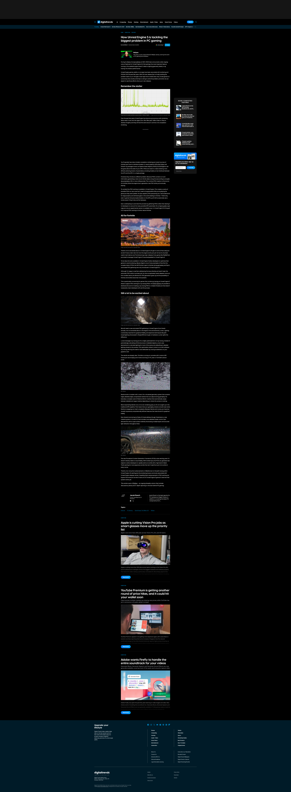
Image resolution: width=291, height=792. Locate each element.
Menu (95, 22)
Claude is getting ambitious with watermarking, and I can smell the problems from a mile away (188, 144)
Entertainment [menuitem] (144, 22)
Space (179, 735)
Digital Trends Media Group (102, 786)
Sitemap (175, 777)
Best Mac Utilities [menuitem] (130, 27)
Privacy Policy (179, 171)
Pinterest (163, 724)
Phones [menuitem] (130, 22)
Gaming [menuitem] (136, 22)
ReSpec (136, 53)
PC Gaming (130, 510)
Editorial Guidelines (155, 759)
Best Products (181, 740)
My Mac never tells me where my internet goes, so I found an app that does (188, 117)
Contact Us (153, 754)
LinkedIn (166, 724)
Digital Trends (102, 24)
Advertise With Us (155, 756)
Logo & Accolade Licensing (157, 761)
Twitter (154, 724)
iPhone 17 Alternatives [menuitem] (164, 27)
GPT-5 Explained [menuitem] (189, 27)
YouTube (157, 724)
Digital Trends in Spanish (183, 759)
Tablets (179, 730)
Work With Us (150, 774)
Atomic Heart (140, 263)
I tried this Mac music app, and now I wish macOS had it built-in (188, 125)
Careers (148, 772)
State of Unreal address (134, 62)
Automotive (154, 745)
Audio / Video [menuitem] (154, 22)
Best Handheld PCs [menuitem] (140, 27)
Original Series (181, 745)
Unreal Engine (125, 72)
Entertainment (154, 743)
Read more (126, 577)
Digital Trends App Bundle (184, 761)
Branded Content (182, 754)
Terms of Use (150, 780)
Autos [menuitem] (161, 22)
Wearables (180, 733)
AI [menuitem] (117, 22)
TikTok (160, 724)
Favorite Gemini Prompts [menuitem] (177, 27)
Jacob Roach (125, 45)
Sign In (190, 22)
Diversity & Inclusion (151, 777)
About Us (153, 751)
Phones (153, 730)
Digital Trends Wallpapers (183, 756)
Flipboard (169, 724)
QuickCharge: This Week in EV (142, 510)
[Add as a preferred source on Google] (160, 45)
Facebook (148, 724)
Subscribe (190, 167)
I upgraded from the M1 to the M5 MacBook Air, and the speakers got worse (188, 108)
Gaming (153, 735)
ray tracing (155, 281)
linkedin (130, 501)
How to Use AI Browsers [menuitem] (152, 27)
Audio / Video (154, 738)
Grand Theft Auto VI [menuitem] (105, 27)
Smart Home (154, 740)
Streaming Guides (182, 738)
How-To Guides (181, 743)
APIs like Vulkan (159, 164)
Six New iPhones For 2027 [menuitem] (118, 27)
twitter (133, 501)
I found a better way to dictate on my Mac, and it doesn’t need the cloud (188, 135)
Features (123, 510)
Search (196, 22)
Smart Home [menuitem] (168, 22)
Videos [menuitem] (176, 22)
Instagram (151, 724)
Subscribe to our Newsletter (184, 751)
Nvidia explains (156, 283)
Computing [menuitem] (123, 22)
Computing (154, 733)
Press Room (176, 774)
